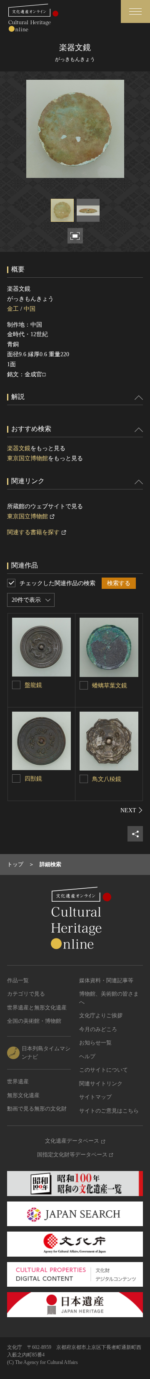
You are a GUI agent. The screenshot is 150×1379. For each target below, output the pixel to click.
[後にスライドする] (131, 810)
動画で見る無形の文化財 (37, 1108)
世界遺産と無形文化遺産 (37, 1007)
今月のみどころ (98, 1029)
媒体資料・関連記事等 (106, 980)
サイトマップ (95, 1097)
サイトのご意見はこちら (109, 1111)
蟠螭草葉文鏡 (109, 685)
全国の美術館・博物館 (34, 1021)
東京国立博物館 (27, 458)
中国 (29, 309)
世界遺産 (18, 1081)
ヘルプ (87, 1056)
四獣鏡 (33, 779)
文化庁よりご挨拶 (100, 1015)
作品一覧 (18, 980)
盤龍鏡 (33, 685)
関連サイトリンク (100, 1083)
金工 (13, 309)
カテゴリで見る (26, 994)
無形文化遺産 (23, 1095)
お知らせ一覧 (95, 1042)
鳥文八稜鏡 (106, 779)
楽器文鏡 (18, 448)
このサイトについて (103, 1070)
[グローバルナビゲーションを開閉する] (135, 11)
